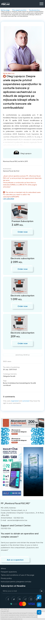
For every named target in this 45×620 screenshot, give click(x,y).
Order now (23, 232)
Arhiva (3, 568)
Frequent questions (9, 572)
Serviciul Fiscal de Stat (11, 171)
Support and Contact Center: (16, 525)
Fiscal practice (34, 10)
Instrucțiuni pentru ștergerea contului (16, 582)
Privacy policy (6, 578)
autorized (25, 401)
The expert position (19, 10)
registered (15, 401)
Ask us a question (15, 560)
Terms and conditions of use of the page (17, 575)
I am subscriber (8, 199)
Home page (5, 10)
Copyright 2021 (5, 611)
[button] (37, 597)
